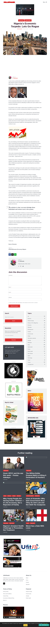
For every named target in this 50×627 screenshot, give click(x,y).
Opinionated (28, 20)
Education (30, 327)
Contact (27, 582)
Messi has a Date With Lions (35, 527)
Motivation (30, 342)
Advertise (28, 584)
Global (29, 336)
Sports (29, 355)
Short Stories (30, 353)
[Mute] (20, 617)
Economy (21, 20)
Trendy (29, 362)
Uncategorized (30, 364)
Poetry (29, 349)
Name (10, 287)
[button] (13, 612)
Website (10, 297)
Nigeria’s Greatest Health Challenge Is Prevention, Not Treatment (13, 528)
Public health (30, 351)
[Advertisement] (25, 64)
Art (28, 316)
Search (13, 320)
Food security (30, 333)
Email (10, 292)
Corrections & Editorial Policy (8, 598)
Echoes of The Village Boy (33, 322)
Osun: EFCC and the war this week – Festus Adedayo (13, 475)
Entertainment (30, 329)
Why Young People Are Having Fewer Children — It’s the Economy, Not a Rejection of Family (13, 502)
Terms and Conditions (7, 593)
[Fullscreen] (22, 617)
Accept (25, 625)
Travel (29, 360)
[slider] (13, 617)
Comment (10, 275)
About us (5, 600)
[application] (13, 613)
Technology (30, 357)
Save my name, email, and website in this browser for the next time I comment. (24, 302)
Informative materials (32, 338)
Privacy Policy (5, 591)
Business (29, 318)
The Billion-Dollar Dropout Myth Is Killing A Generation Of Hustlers (36, 475)
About (27, 577)
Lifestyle (29, 340)
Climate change (31, 320)
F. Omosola (21, 261)
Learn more (45, 623)
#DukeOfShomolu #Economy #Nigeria (17, 249)
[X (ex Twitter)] (6, 355)
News (29, 344)
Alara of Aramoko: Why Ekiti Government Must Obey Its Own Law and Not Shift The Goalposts (35, 502)
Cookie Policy (5, 595)
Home (27, 580)
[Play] (4, 617)
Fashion (29, 331)
